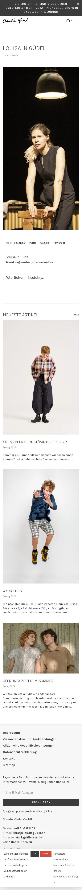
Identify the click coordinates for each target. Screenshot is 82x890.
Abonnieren (41, 802)
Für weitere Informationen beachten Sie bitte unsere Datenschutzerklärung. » (65, 868)
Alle (76, 314)
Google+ (45, 242)
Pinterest (59, 242)
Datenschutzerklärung (20, 752)
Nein (46, 853)
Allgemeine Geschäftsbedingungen (29, 745)
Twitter (33, 242)
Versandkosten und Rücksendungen (29, 739)
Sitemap (9, 765)
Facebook (20, 242)
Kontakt (9, 758)
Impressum (11, 732)
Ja (34, 853)
